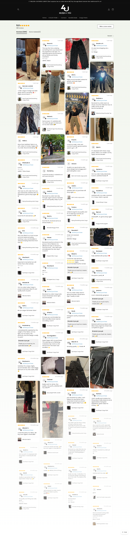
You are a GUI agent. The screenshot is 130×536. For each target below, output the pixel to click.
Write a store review (105, 26)
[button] (18, 9)
